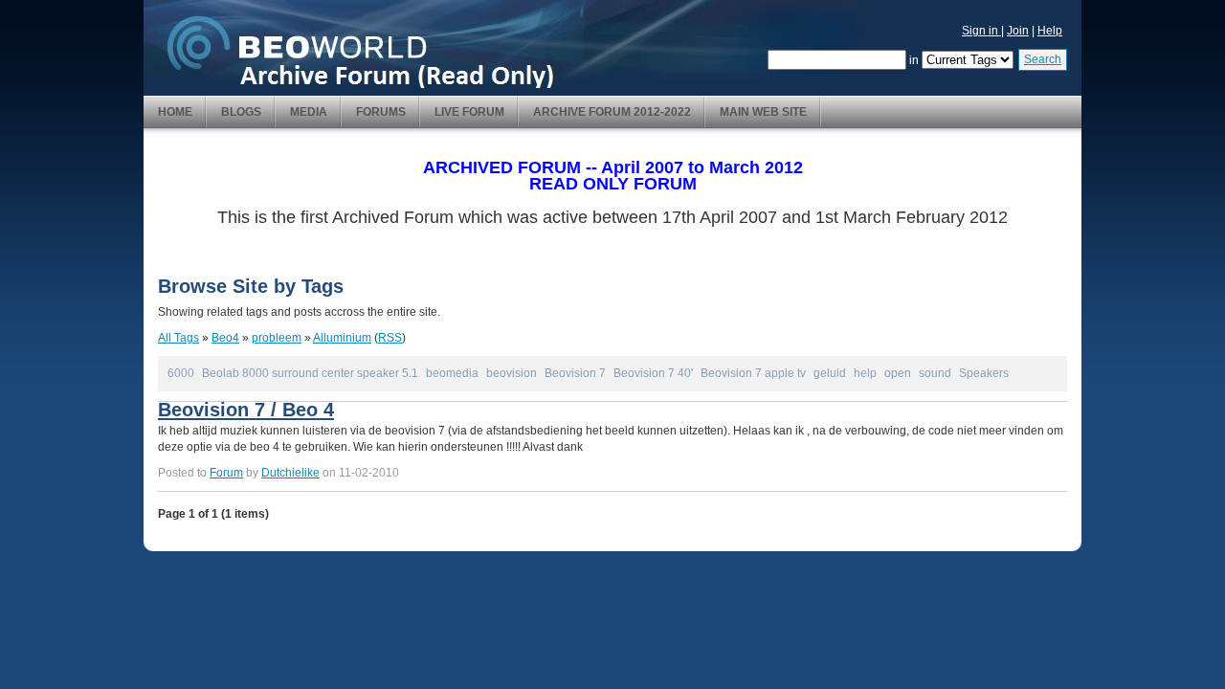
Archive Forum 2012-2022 (612, 112)
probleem (276, 338)
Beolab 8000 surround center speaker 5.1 (310, 373)
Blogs (241, 112)
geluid (829, 373)
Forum (226, 472)
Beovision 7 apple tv (753, 373)
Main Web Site (763, 112)
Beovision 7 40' (653, 373)
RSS (390, 338)
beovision (511, 373)
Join (1018, 30)
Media (308, 112)
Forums (381, 112)
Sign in (981, 30)
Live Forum (469, 112)
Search (1042, 59)
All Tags (178, 338)
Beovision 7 (575, 373)
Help (1049, 30)
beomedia (452, 373)
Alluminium (342, 338)
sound (935, 373)
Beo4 (225, 338)
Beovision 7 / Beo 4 (246, 409)
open (897, 373)
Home (175, 112)
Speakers (984, 373)
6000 (180, 373)
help (865, 373)
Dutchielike (290, 472)
